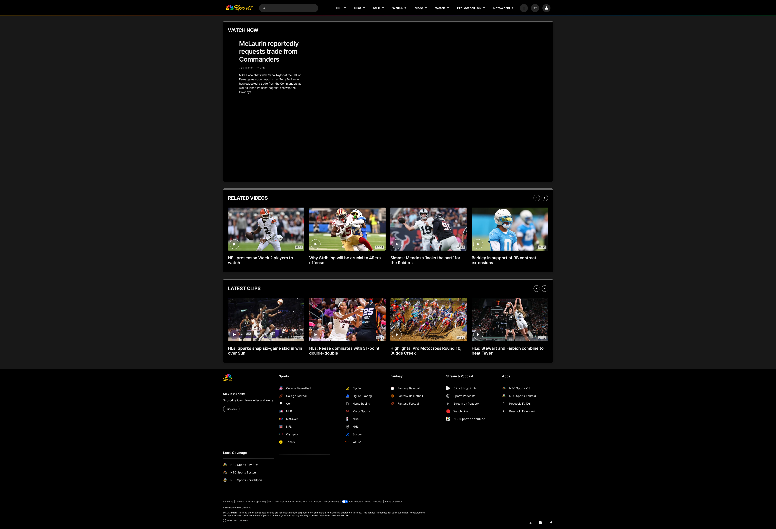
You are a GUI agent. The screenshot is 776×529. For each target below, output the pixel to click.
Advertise (228, 501)
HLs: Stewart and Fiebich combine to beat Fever (508, 351)
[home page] (239, 8)
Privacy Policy (331, 501)
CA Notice (377, 501)
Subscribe (231, 408)
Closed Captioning (256, 501)
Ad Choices (315, 501)
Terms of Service (394, 501)
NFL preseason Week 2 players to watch (260, 260)
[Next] (545, 198)
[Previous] (537, 198)
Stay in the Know (234, 393)
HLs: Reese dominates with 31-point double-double (344, 351)
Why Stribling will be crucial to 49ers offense (345, 260)
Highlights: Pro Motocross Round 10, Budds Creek (425, 351)
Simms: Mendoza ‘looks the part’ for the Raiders (425, 260)
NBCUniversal (244, 507)
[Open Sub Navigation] (345, 8)
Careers (240, 501)
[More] (524, 8)
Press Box (301, 501)
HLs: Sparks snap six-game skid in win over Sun (265, 351)
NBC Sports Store (284, 501)
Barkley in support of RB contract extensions (504, 260)
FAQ (270, 501)
